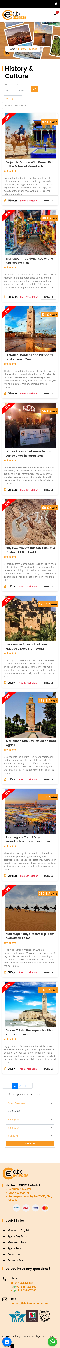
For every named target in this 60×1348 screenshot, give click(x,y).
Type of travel (14, 105)
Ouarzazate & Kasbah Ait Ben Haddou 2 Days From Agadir (26, 646)
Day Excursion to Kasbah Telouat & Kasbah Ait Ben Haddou (30, 550)
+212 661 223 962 (26, 1286)
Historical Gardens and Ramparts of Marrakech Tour (29, 357)
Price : (7, 84)
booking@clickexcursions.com (29, 1303)
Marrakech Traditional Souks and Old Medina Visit (29, 261)
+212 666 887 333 (26, 1290)
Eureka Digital (47, 1336)
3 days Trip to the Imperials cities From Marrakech (29, 1032)
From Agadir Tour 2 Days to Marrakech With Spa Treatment (28, 839)
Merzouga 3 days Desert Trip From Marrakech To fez (30, 936)
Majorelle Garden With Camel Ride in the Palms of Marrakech (30, 164)
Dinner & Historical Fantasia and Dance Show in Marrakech (28, 454)
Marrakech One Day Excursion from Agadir (31, 743)
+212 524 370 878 (23, 1283)
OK (34, 88)
